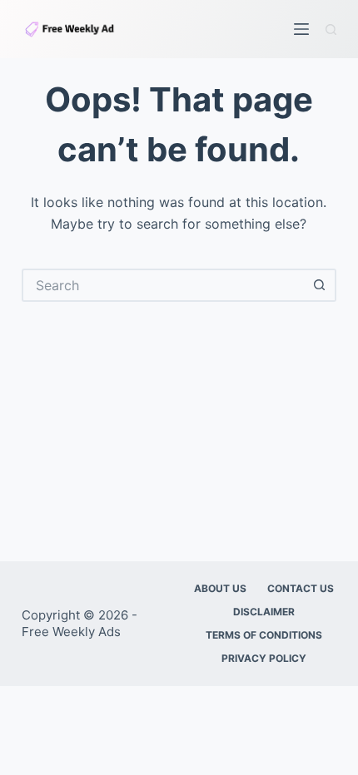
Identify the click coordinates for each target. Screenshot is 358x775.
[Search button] (319, 285)
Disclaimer (264, 611)
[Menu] (301, 29)
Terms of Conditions (264, 635)
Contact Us (300, 588)
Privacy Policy (263, 658)
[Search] (331, 29)
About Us (220, 588)
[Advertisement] (179, 423)
